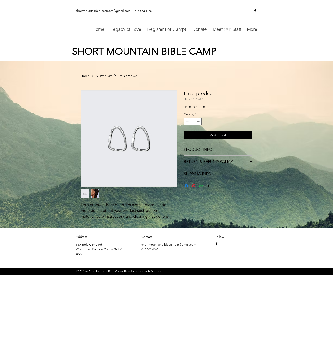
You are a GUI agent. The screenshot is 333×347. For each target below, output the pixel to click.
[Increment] (198, 121)
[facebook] (255, 11)
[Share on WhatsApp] (201, 186)
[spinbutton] (192, 121)
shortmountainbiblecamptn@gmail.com (103, 11)
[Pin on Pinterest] (193, 186)
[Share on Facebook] (186, 186)
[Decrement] (186, 121)
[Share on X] (208, 186)
